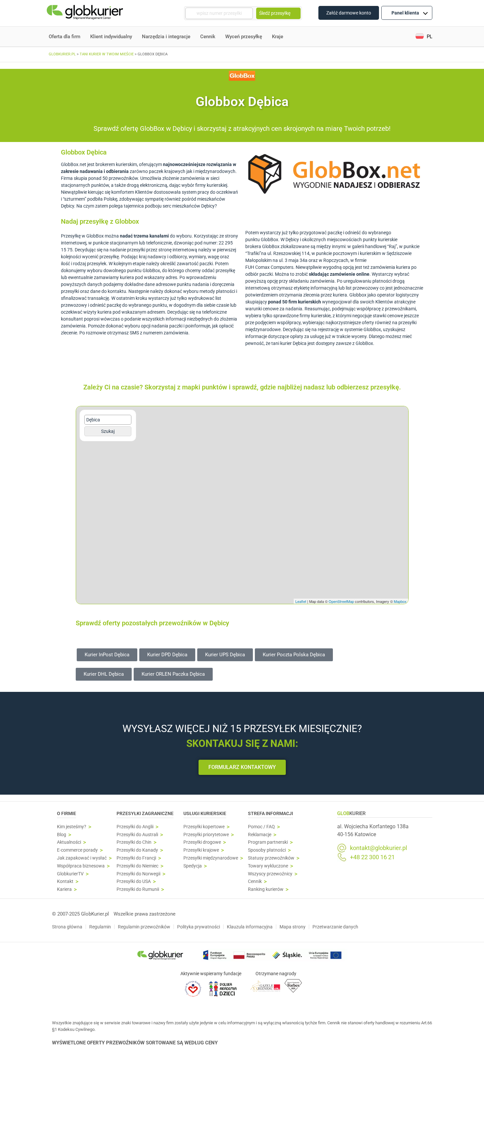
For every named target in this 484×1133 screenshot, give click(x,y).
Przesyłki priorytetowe (206, 834)
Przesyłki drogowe (202, 842)
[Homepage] (85, 13)
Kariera (64, 889)
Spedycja (192, 866)
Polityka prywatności (198, 926)
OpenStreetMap (341, 601)
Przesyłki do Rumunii (138, 889)
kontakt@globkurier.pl (378, 848)
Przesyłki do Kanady (137, 850)
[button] (424, 37)
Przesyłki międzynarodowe (210, 858)
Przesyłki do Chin (134, 842)
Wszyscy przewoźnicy (270, 873)
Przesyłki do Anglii (135, 826)
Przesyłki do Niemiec (137, 866)
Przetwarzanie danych (335, 926)
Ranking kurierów (265, 889)
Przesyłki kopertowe (204, 826)
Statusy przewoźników (271, 858)
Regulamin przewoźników (144, 926)
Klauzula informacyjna (250, 926)
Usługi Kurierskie (204, 813)
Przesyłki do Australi (137, 834)
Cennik (207, 37)
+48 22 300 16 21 (372, 857)
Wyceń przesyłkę (243, 37)
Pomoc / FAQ (261, 826)
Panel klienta (405, 12)
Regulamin (100, 926)
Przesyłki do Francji (136, 858)
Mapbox (400, 601)
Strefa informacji (270, 813)
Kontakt (65, 881)
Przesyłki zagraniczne (145, 813)
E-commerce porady (77, 850)
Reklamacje (259, 834)
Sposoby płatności (267, 850)
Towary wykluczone (268, 866)
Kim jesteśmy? (71, 826)
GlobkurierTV (70, 873)
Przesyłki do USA (134, 881)
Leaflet (300, 601)
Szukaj (108, 431)
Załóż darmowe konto (348, 12)
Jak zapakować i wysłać (82, 858)
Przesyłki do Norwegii (138, 873)
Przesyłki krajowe (201, 850)
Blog (61, 834)
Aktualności (69, 842)
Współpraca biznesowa (81, 866)
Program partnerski (268, 842)
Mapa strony (293, 926)
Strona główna (67, 926)
